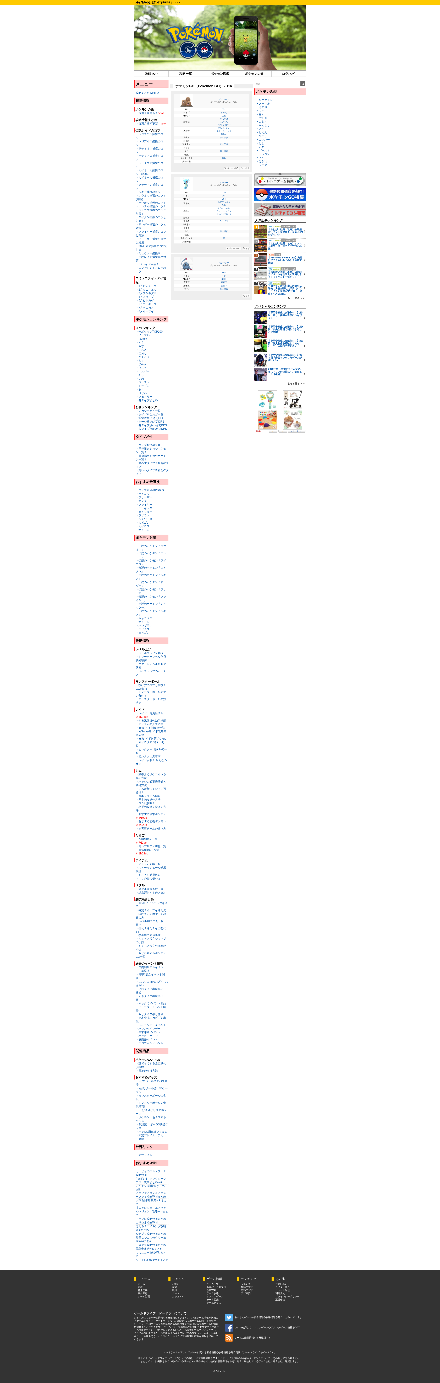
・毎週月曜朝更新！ (148, 123)
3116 (224, 279)
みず (224, 195)
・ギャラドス (144, 618)
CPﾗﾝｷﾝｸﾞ (288, 73)
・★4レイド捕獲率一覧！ (152, 727)
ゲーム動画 (144, 1296)
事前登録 (142, 1293)
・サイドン (143, 529)
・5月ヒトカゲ (145, 300)
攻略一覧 (185, 73)
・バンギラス (144, 508)
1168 (224, 116)
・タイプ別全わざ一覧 (149, 414)
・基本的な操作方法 (148, 799)
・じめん (141, 364)
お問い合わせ (282, 1284)
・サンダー (143, 500)
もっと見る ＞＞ (296, 298)
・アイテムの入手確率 (149, 724)
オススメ (176, 2)
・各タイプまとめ (147, 400)
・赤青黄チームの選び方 (151, 828)
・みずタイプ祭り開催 (149, 1014)
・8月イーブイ (145, 311)
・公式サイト (144, 1155)
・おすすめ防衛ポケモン (151, 821)
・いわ (140, 378)
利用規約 (280, 1293)
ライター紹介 (282, 1287)
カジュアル (178, 1296)
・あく (140, 389)
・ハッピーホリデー (148, 1035)
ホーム (141, 1284)
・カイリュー (144, 511)
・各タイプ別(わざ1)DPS (151, 425)
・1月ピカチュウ (146, 286)
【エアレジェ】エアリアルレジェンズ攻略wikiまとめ (152, 1211)
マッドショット (224, 125)
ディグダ (224, 137)
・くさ (140, 342)
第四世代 (224, 289)
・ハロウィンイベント (149, 1043)
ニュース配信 (282, 1290)
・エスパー (143, 371)
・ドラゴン (143, 385)
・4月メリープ (145, 296)
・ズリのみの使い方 (148, 878)
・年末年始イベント (148, 1032)
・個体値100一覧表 (148, 849)
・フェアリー (144, 396)
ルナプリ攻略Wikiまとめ (151, 1233)
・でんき (141, 349)
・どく (140, 360)
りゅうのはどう (224, 214)
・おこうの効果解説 (148, 874)
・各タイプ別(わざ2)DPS (151, 428)
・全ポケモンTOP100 (149, 331)
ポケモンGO (232, 168)
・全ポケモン (264, 99)
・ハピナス (143, 629)
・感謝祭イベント (147, 1039)
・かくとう (143, 356)
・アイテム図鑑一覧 (148, 864)
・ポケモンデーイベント (151, 1025)
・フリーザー (144, 497)
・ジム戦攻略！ (145, 803)
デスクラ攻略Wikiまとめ (151, 1244)
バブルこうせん (224, 208)
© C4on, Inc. (220, 1371)
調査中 (224, 282)
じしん (224, 134)
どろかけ (224, 119)
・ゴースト (143, 382)
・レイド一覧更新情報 (149, 713)
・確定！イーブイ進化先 (151, 910)
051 (224, 109)
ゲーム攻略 (213, 1293)
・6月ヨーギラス (146, 304)
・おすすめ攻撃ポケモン (151, 814)
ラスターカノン (224, 211)
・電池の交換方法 (147, 1070)
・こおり (141, 353)
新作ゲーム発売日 (216, 1287)
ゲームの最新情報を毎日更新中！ (253, 1337)
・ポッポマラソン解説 (149, 653)
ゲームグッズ (214, 1302)
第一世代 (224, 151)
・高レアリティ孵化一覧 (151, 846)
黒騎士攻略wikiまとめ (149, 1248)
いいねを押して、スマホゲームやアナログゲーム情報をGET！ (268, 1327)
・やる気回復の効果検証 (151, 720)
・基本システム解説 (148, 796)
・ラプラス (143, 515)
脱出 (174, 1290)
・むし (140, 375)
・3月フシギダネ (146, 293)
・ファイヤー (144, 504)
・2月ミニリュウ (146, 289)
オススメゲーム (215, 1296)
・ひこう (141, 367)
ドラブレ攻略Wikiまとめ (151, 1218)
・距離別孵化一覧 (147, 839)
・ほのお (141, 338)
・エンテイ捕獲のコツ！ (151, 206)
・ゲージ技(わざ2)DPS (150, 421)
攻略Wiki (211, 1290)
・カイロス (143, 526)
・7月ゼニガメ (145, 307)
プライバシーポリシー (287, 1296)
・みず (140, 346)
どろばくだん (224, 128)
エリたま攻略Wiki (147, 1222)
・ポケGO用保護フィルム (151, 1131)
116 (224, 192)
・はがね (141, 393)
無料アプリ (247, 1287)
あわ (224, 205)
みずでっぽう (224, 202)
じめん (224, 112)
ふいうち (224, 122)
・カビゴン (143, 522)
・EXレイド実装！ (147, 264)
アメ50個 (224, 144)
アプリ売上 (247, 1293)
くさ (224, 276)
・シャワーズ (144, 519)
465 (224, 273)
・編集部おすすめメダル (151, 892)
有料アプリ (247, 1290)
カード (175, 1293)
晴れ (224, 158)
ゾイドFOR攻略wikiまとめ (152, 1259)
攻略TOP (151, 73)
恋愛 (174, 1287)
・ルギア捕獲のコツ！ (149, 191)
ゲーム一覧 (213, 1284)
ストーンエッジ (224, 131)
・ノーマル (143, 335)
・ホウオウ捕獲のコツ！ (151, 202)
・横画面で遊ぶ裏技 (148, 935)
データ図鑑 (213, 1299)
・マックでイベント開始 (151, 1003)
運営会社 (280, 1299)
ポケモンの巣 (254, 73)
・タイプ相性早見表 (148, 445)
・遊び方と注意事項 (148, 756)
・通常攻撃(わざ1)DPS (150, 418)
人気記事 (246, 1284)
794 (224, 199)
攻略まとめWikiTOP (148, 92)
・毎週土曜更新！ (147, 113)
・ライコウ (143, 493)
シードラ (224, 221)
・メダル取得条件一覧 (149, 888)
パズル (175, 1284)
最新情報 (166, 2)
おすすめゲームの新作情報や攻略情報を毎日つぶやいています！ (269, 1317)
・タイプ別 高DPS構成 (150, 490)
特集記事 (142, 1290)
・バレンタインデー (148, 1028)
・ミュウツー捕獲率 (148, 253)
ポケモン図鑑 (220, 73)
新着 (140, 1287)
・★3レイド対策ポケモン (152, 738)
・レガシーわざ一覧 (148, 410)
